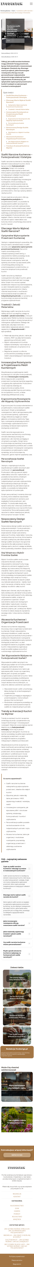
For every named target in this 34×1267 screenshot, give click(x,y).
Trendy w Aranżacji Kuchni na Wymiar (17, 147)
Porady (17, 1214)
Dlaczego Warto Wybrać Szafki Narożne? (18, 101)
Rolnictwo (17, 1217)
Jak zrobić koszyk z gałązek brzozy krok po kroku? (17, 1035)
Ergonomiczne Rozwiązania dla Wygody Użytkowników (18, 119)
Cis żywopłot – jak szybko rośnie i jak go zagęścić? (17, 1241)
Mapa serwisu (17, 1260)
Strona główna (5, 11)
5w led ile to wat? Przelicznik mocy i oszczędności (17, 998)
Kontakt (17, 1197)
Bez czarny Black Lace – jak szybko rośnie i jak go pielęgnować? (17, 1246)
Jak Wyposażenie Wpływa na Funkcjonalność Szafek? (17, 142)
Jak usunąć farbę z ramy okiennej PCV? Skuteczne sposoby (17, 979)
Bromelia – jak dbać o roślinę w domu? (17, 1236)
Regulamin (17, 1264)
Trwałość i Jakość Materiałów (18, 109)
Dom (13, 11)
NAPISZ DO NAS (17, 1155)
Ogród (17, 1211)
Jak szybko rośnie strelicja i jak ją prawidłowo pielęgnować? (17, 1230)
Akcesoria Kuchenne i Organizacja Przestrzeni (16, 138)
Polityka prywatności (17, 1256)
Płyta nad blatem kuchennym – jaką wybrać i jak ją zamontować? (16, 1086)
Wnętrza (17, 1219)
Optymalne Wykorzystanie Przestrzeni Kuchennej (16, 106)
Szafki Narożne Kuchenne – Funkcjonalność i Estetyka (17, 96)
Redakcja (17, 1194)
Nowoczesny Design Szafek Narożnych (17, 129)
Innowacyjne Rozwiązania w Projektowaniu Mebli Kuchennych (17, 114)
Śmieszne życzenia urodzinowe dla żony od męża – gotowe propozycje (17, 1016)
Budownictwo (17, 1206)
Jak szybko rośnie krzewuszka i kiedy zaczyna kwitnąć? (17, 1121)
